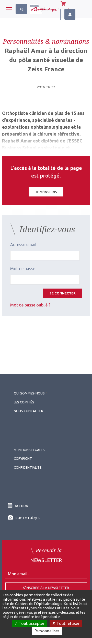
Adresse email (23, 244)
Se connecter (63, 293)
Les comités (24, 402)
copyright (23, 458)
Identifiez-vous (69, 14)
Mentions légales (29, 450)
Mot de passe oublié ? (30, 305)
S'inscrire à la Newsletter (46, 587)
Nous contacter (28, 411)
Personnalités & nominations (46, 41)
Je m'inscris (46, 192)
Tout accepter (31, 623)
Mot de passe (22, 268)
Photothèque (28, 518)
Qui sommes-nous (29, 393)
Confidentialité (27, 467)
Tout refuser (67, 623)
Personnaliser (46, 631)
